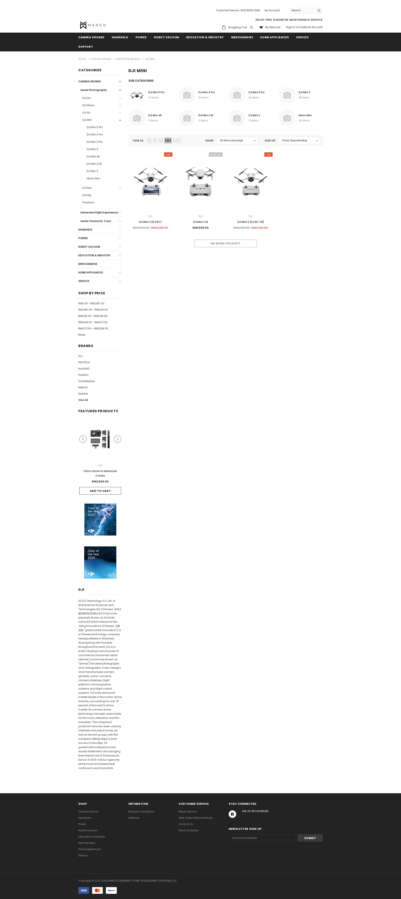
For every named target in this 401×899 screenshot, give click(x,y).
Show (209, 140)
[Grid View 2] (155, 140)
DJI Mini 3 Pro (95, 142)
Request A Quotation (141, 811)
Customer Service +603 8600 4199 (238, 10)
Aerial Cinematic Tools (95, 221)
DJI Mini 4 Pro (95, 134)
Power (141, 37)
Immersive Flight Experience (99, 212)
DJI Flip (86, 195)
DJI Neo (87, 188)
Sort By (270, 140)
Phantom (88, 202)
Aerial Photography (93, 90)
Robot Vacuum (166, 37)
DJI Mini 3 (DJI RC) (150, 222)
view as (138, 140)
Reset (81, 335)
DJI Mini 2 (92, 171)
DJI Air (86, 112)
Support (85, 47)
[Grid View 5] (177, 140)
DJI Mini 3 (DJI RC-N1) (250, 222)
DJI (80, 356)
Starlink (83, 393)
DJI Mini (87, 120)
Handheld (120, 37)
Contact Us (186, 824)
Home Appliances (274, 37)
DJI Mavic (88, 105)
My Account (272, 10)
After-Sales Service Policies (196, 818)
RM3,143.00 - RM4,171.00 (93, 322)
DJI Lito (86, 98)
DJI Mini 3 (92, 149)
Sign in (290, 27)
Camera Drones (91, 37)
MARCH (83, 387)
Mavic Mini (93, 178)
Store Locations (188, 830)
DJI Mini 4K (93, 156)
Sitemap (133, 818)
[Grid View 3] (161, 140)
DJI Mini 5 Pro (95, 127)
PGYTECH (84, 362)
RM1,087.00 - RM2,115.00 (93, 309)
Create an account (311, 27)
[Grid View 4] (168, 140)
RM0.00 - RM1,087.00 (91, 303)
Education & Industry (205, 37)
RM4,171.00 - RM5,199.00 (93, 328)
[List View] (149, 140)
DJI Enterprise (86, 381)
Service (302, 37)
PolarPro (83, 375)
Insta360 (84, 368)
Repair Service (188, 811)
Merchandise (242, 37)
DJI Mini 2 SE (94, 164)
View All (83, 400)
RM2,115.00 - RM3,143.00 (93, 316)
